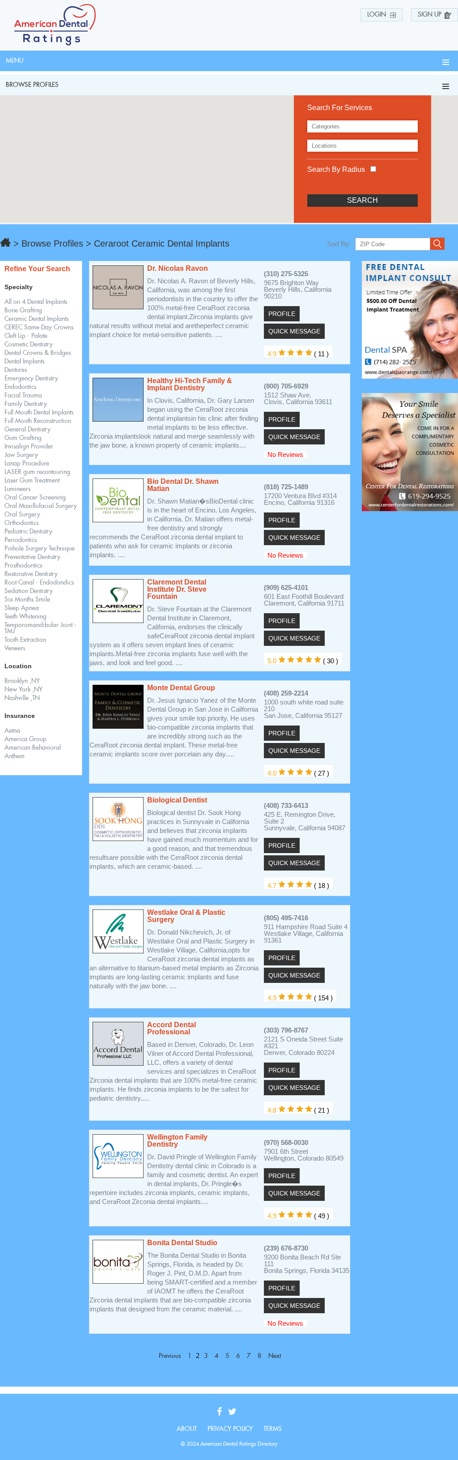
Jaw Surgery (21, 455)
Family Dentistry (25, 404)
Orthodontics (21, 523)
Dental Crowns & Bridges (37, 353)
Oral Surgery (22, 515)
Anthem (14, 756)
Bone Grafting (23, 310)
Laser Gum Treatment (31, 481)
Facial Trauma (23, 396)
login (376, 15)
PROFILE (281, 313)
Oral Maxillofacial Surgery (40, 506)
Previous (170, 1356)
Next (274, 1356)
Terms (272, 1429)
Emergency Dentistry (31, 379)
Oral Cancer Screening (35, 498)
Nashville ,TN (22, 698)
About (187, 1429)
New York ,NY (23, 690)
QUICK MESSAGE (294, 331)
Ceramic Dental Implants (36, 319)
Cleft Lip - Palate (25, 336)
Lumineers (17, 489)
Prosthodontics (23, 566)
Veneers (14, 648)
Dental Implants (24, 362)
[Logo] (55, 43)
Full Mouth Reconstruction (37, 421)
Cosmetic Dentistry (28, 345)
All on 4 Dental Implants (35, 302)
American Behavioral (32, 748)
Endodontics (20, 387)
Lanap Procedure (26, 464)
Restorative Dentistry (31, 574)
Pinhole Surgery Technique (39, 549)
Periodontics (20, 540)
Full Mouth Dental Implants (38, 413)
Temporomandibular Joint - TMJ (40, 628)
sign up (429, 15)
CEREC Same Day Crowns (38, 327)
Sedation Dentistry (28, 591)
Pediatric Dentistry (28, 532)
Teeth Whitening (25, 617)
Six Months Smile (27, 600)
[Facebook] (221, 1412)
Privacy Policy (230, 1429)
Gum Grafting (23, 438)
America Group (25, 739)
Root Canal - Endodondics (39, 583)
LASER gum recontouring (37, 472)
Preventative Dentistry (32, 557)
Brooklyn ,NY (22, 681)
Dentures (15, 370)
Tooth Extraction (25, 640)
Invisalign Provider (28, 447)
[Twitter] (234, 1412)
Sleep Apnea (21, 608)
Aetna (12, 731)
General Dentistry (27, 430)
